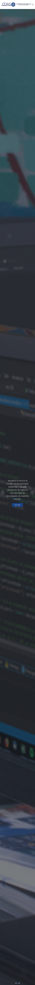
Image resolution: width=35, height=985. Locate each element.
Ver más (17, 502)
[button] (2, 492)
